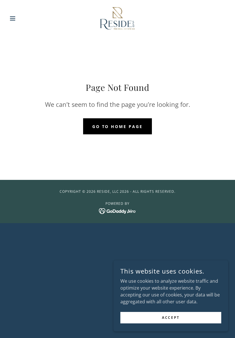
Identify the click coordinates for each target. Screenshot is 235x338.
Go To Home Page (117, 126)
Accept (170, 317)
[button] (23, 18)
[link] (117, 18)
